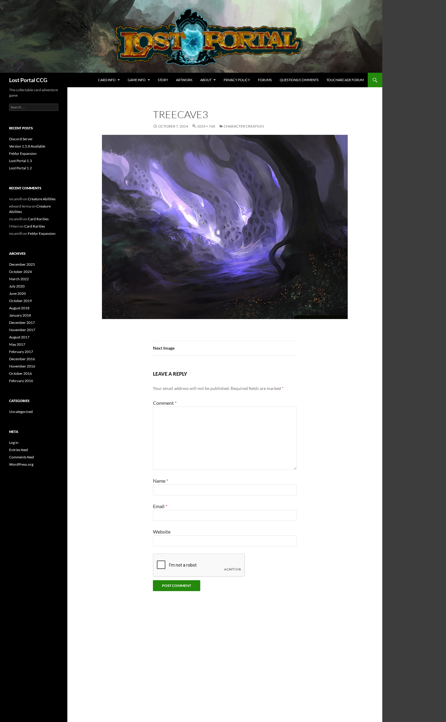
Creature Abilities (42, 199)
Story (163, 80)
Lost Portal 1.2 (20, 168)
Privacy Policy (237, 80)
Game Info (137, 80)
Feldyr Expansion (23, 153)
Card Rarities (38, 219)
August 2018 (19, 308)
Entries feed (18, 450)
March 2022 (19, 279)
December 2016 (22, 359)
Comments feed (21, 457)
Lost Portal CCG (28, 80)
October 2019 (20, 300)
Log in (14, 442)
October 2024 (20, 271)
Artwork (184, 80)
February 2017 (21, 351)
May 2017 (17, 344)
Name (160, 481)
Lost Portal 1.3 (20, 160)
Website (162, 531)
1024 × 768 (206, 126)
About (205, 80)
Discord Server (21, 139)
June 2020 (17, 293)
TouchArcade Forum (345, 80)
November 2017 (22, 330)
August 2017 (19, 337)
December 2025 (22, 264)
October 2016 (20, 373)
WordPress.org (21, 464)
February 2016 (21, 380)
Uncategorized (21, 411)
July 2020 (17, 286)
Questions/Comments (299, 80)
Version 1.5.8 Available (27, 146)
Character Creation (244, 126)
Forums (265, 80)
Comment (165, 403)
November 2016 (22, 366)
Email (160, 506)
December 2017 (22, 322)
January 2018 (20, 315)
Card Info (107, 80)
